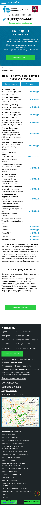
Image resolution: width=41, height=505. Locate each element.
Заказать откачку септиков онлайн (14, 452)
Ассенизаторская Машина (11, 164)
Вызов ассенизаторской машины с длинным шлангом (13, 484)
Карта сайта (5, 494)
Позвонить (9, 502)
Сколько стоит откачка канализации (14, 455)
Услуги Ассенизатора (9, 480)
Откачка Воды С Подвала (11, 105)
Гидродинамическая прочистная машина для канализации (13, 464)
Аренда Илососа (7, 477)
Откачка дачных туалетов (10, 457)
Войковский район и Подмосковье (12, 388)
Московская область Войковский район (18, 359)
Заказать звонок (20, 307)
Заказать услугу (20, 57)
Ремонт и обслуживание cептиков (14, 488)
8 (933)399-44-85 (20, 19)
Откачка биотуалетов (9, 471)
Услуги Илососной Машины (12, 142)
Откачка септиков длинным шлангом (14, 468)
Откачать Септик (8, 89)
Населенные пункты (12, 394)
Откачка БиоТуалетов (10, 120)
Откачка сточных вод (9, 460)
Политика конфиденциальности (12, 474)
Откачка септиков (8, 435)
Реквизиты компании (13, 378)
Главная (4, 70)
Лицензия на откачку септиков (12, 444)
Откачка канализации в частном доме (15, 441)
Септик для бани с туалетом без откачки (16, 491)
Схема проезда (9, 382)
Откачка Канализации (10, 97)
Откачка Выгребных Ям (10, 113)
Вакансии (4, 497)
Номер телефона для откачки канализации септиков (12, 448)
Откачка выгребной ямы (10, 438)
